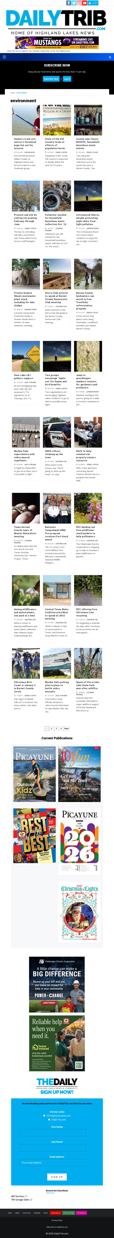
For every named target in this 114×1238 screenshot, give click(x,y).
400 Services (17, 1196)
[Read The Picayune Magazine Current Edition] (34, 774)
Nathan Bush (30, 152)
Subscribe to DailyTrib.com (57, 1227)
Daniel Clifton (61, 152)
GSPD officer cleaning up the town (54, 454)
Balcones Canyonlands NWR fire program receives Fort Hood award (56, 533)
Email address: (57, 1156)
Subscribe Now (51, 78)
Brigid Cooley (92, 152)
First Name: (57, 1126)
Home (12, 93)
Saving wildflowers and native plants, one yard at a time (25, 612)
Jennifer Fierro (93, 228)
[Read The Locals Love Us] (34, 835)
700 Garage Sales (20, 1199)
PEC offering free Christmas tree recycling (86, 612)
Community (26, 1213)
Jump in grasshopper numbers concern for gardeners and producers (86, 381)
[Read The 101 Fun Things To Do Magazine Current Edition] (79, 774)
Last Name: (57, 1141)
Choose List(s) (57, 1111)
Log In (67, 78)
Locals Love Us (55, 1213)
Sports (17, 1213)
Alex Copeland (30, 382)
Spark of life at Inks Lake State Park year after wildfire (87, 685)
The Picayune (81, 1213)
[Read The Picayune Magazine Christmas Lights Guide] (79, 912)
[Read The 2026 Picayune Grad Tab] (79, 841)
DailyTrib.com (61, 306)
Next (66, 728)
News (10, 1213)
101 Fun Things (68, 1213)
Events (46, 1213)
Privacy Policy (57, 1220)
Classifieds (37, 1213)
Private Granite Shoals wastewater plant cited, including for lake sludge (25, 299)
